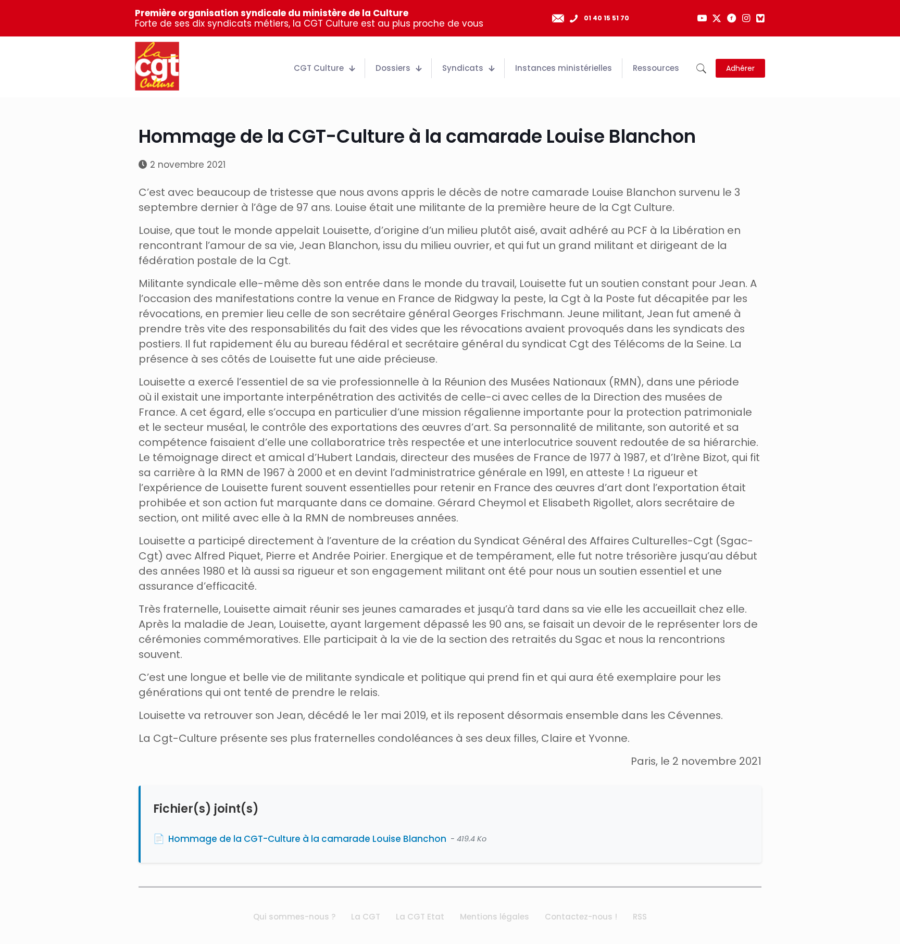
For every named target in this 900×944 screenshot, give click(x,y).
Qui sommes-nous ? (294, 916)
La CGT (365, 916)
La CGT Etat (420, 916)
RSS (640, 916)
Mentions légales (494, 916)
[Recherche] (701, 68)
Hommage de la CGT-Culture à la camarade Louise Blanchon (307, 839)
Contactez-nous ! (581, 916)
